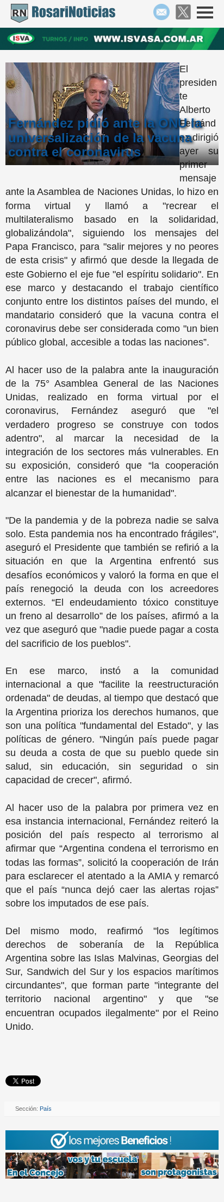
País (46, 1108)
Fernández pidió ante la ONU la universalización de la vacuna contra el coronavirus (105, 138)
